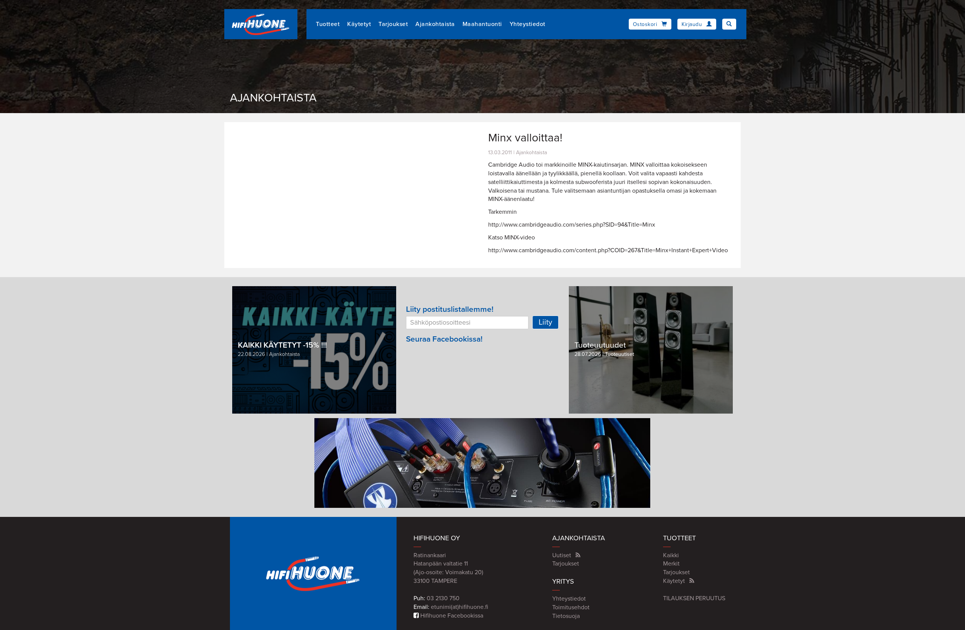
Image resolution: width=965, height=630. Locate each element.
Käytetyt (359, 24)
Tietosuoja (566, 616)
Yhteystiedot (527, 24)
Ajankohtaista (435, 24)
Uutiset (561, 555)
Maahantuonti (482, 24)
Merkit (671, 563)
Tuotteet (328, 24)
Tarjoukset (393, 24)
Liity (545, 322)
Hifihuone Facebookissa (451, 615)
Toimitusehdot (571, 607)
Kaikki (671, 555)
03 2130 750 (443, 598)
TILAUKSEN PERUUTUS (694, 598)
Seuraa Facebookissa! (444, 339)
